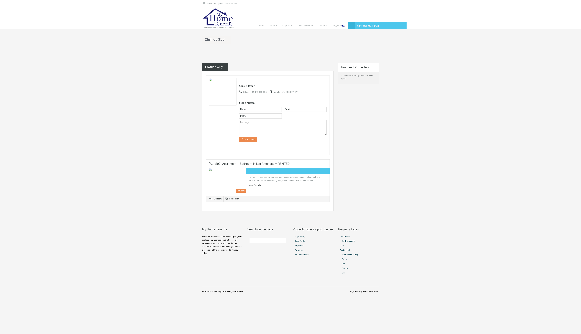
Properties (299, 245)
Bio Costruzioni (306, 25)
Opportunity (300, 236)
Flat (343, 264)
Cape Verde (300, 241)
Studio (345, 268)
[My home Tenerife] (218, 17)
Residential (345, 250)
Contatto (323, 25)
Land (342, 245)
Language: (337, 25)
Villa (343, 273)
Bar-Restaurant (348, 241)
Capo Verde (288, 25)
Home (261, 25)
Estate (344, 259)
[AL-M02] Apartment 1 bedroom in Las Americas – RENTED (249, 164)
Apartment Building (350, 254)
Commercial (345, 236)
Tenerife (273, 25)
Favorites (299, 250)
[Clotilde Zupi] (222, 91)
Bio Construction (302, 254)
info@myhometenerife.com (225, 3)
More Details (255, 185)
